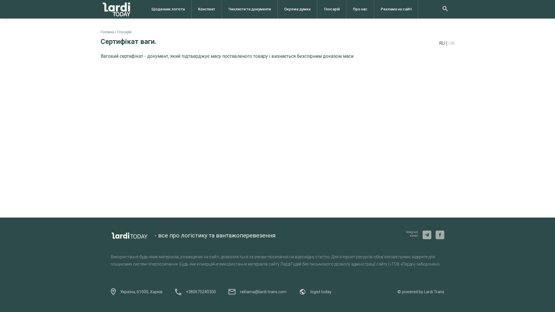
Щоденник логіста (168, 9)
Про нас (360, 9)
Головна (107, 32)
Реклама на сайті (396, 9)
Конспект (206, 9)
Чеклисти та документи (249, 9)
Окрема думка (297, 9)
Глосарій (332, 9)
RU (442, 43)
